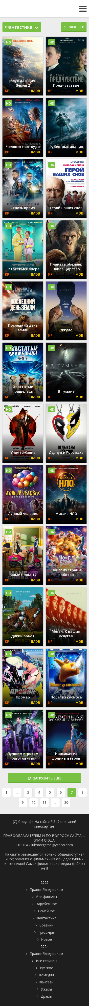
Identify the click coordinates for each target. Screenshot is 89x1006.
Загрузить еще (47, 778)
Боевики (46, 925)
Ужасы (46, 989)
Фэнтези (46, 982)
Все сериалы (46, 960)
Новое (46, 939)
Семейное (46, 911)
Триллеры (46, 932)
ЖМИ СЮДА (44, 840)
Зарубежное (46, 903)
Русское (46, 968)
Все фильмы (46, 896)
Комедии (46, 975)
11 (44, 802)
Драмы (46, 996)
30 (66, 802)
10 (34, 802)
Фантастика (46, 918)
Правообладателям (46, 889)
